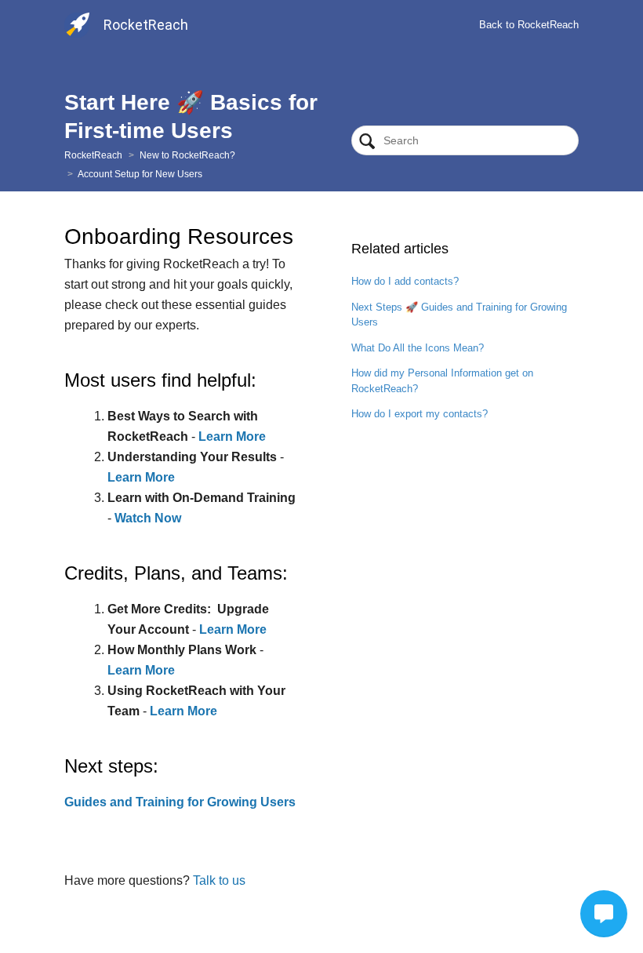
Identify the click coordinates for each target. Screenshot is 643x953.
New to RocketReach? (187, 155)
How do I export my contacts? (419, 414)
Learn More (232, 436)
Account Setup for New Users (140, 174)
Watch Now (147, 518)
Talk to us (219, 880)
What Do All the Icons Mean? (417, 348)
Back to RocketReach (529, 25)
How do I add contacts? (405, 281)
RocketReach (93, 155)
